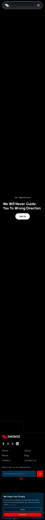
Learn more (12, 505)
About (27, 450)
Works (5, 455)
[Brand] (6, 5)
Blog (26, 455)
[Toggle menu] (38, 5)
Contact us (30, 460)
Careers (6, 460)
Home (5, 450)
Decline (22, 509)
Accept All (22, 514)
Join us (22, 216)
